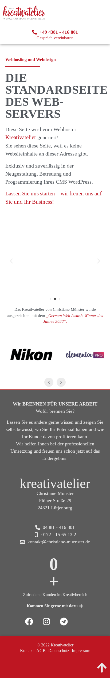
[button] (11, 261)
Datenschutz (58, 650)
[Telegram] (64, 621)
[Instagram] (46, 621)
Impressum (81, 650)
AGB (41, 650)
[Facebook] (29, 621)
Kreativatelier (21, 137)
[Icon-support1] (81, 621)
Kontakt (27, 650)
